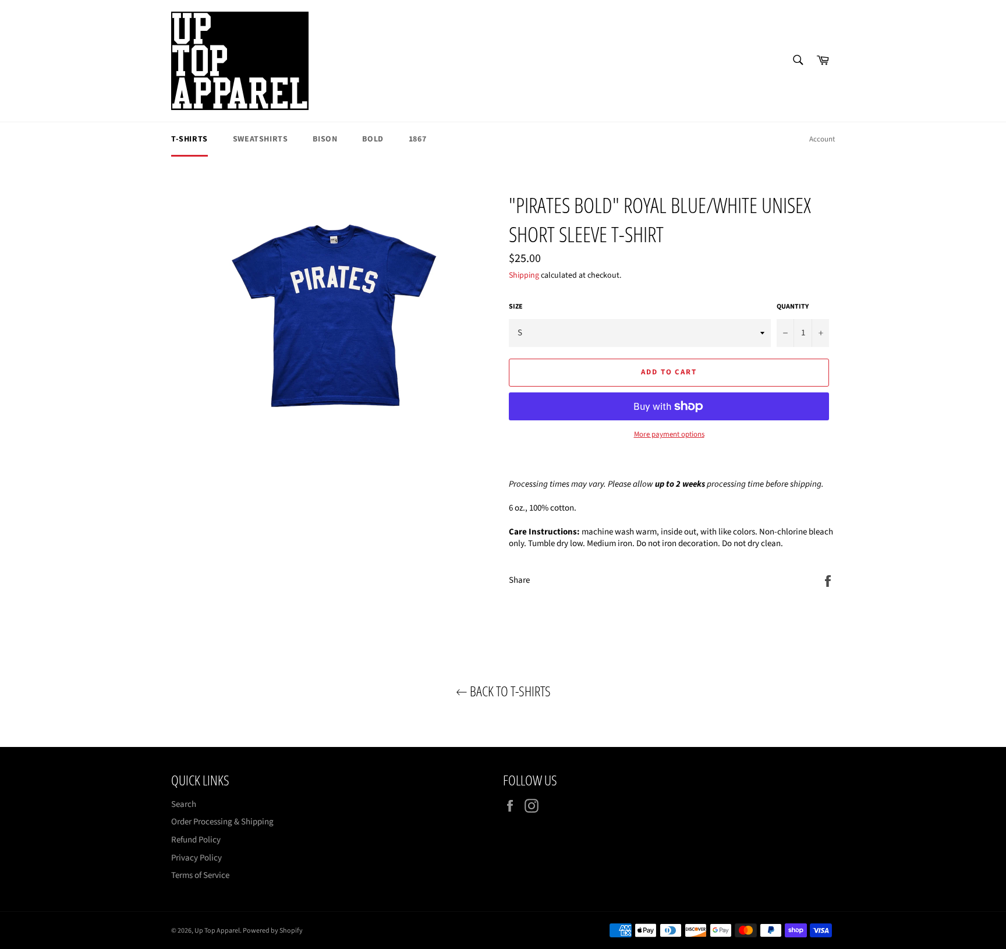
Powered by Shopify (273, 931)
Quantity (793, 306)
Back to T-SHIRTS (509, 690)
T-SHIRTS (189, 139)
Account (822, 139)
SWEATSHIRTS (260, 139)
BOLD (372, 139)
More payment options (669, 435)
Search (183, 804)
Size (516, 306)
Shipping (524, 275)
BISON (325, 139)
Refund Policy (196, 840)
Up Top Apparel (217, 931)
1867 (417, 139)
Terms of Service (200, 875)
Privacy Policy (196, 858)
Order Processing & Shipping (222, 822)
